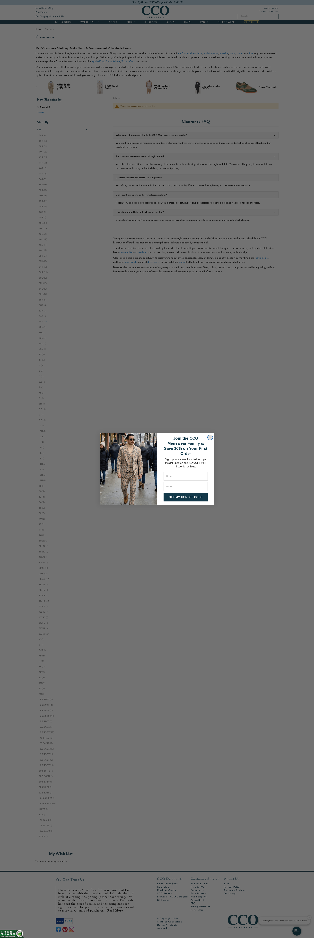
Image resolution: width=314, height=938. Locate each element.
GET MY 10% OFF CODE (186, 497)
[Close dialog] (210, 437)
